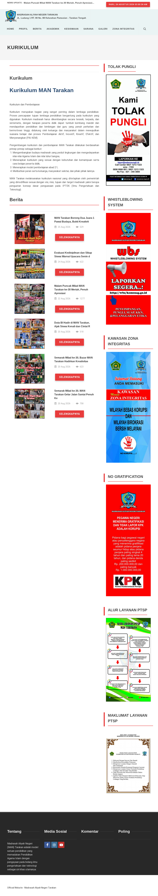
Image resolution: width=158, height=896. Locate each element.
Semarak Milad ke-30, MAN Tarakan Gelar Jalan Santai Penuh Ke (74, 394)
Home (10, 29)
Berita (37, 29)
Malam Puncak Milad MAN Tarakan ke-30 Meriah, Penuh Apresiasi (71, 290)
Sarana (88, 29)
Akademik (53, 29)
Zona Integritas (123, 29)
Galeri (103, 29)
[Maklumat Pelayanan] (128, 768)
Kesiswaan (71, 29)
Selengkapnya (69, 237)
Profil (23, 29)
